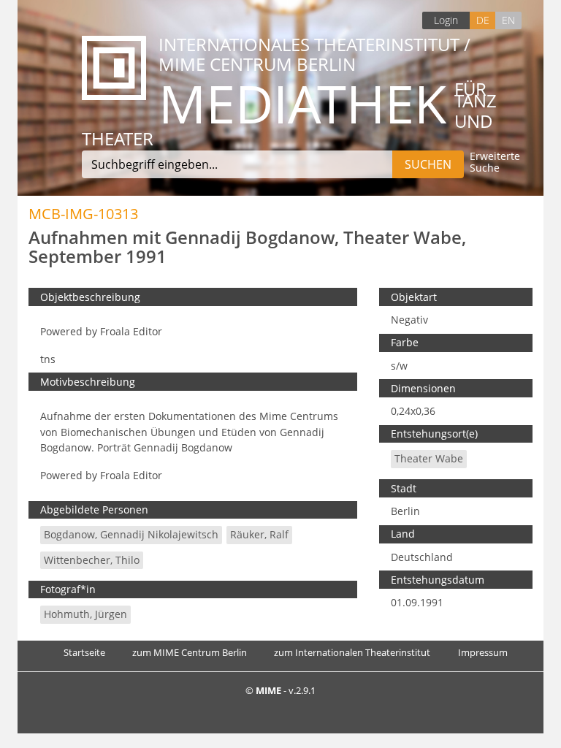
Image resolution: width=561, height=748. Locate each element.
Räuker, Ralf (259, 534)
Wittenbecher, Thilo (92, 560)
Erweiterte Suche (495, 162)
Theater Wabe (428, 458)
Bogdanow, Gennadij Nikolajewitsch (131, 534)
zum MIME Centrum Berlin (189, 652)
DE (482, 20)
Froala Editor (131, 331)
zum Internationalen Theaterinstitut (352, 652)
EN (508, 20)
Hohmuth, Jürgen (85, 614)
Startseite (84, 652)
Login (446, 20)
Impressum (483, 652)
